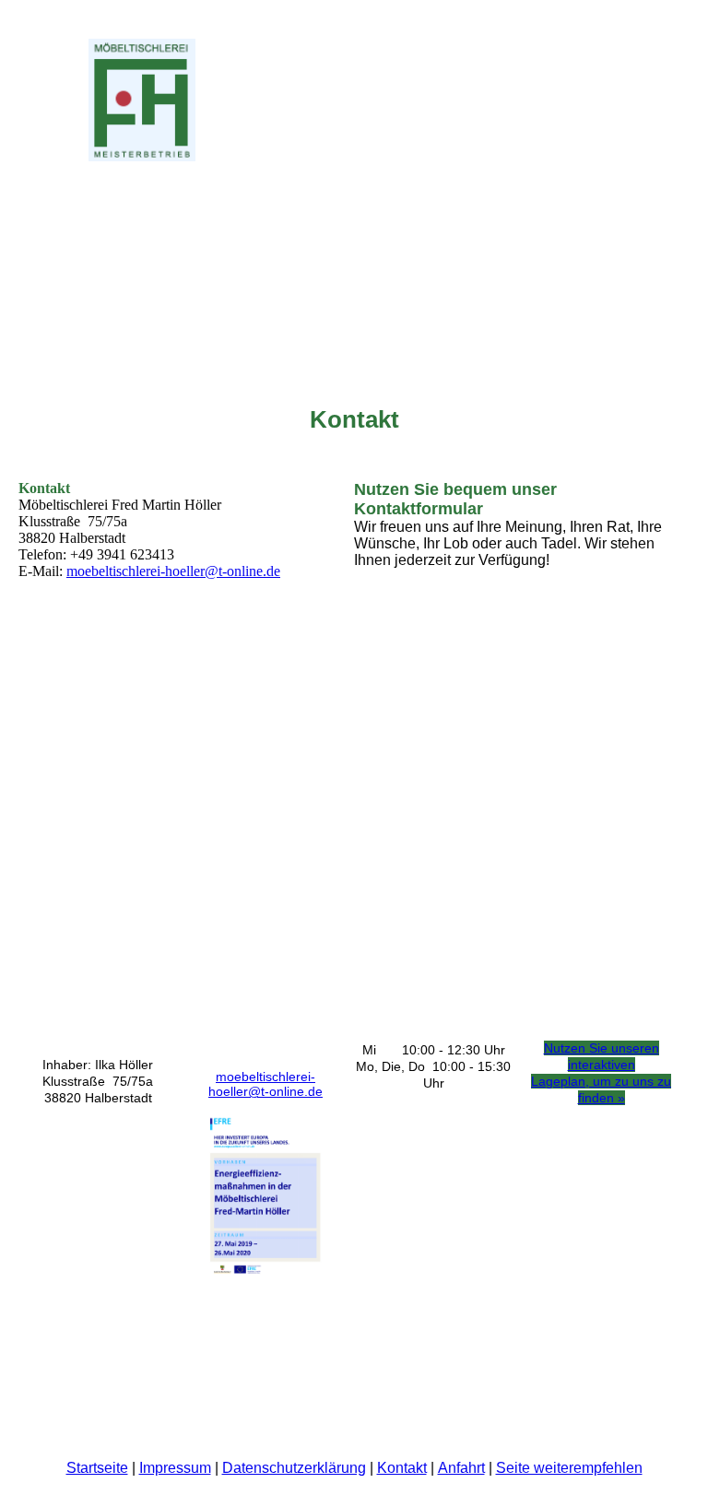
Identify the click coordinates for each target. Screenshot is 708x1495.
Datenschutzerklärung (294, 1468)
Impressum (175, 1468)
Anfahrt (461, 1468)
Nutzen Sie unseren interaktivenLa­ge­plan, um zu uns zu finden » (601, 1073)
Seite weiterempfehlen (569, 1468)
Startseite (97, 1468)
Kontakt (402, 1468)
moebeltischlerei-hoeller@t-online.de (173, 571)
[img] (189, 100)
